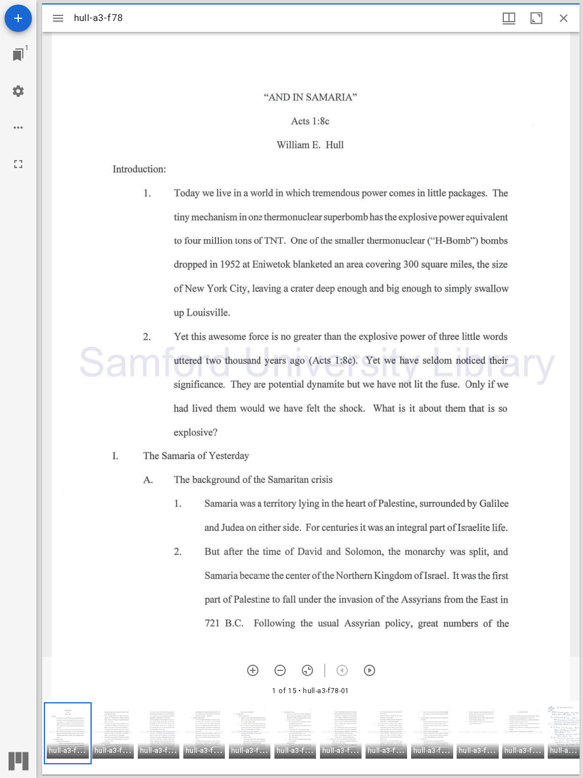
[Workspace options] (18, 127)
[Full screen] (18, 164)
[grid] (311, 738)
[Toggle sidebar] (58, 18)
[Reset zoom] (307, 670)
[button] (68, 733)
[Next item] (369, 670)
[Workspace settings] (18, 91)
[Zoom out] (280, 670)
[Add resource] (18, 18)
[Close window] (563, 18)
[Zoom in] (252, 670)
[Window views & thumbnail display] (509, 18)
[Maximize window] (536, 18)
